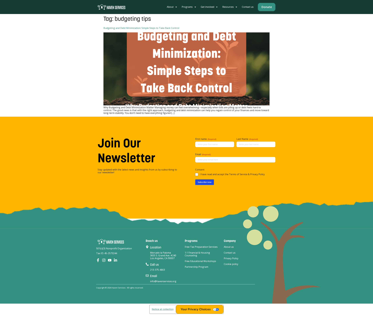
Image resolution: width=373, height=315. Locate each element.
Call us (154, 265)
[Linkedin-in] (115, 260)
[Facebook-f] (98, 260)
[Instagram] (104, 260)
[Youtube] (109, 260)
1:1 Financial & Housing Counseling (197, 254)
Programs (187, 6)
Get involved (207, 6)
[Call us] (147, 264)
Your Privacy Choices (196, 309)
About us (229, 247)
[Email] (147, 275)
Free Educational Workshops (200, 261)
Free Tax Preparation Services (201, 247)
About (170, 6)
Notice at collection (163, 309)
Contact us (248, 6)
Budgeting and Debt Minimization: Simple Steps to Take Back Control (141, 28)
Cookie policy (231, 264)
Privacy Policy (231, 258)
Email (153, 276)
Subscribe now (204, 182)
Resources (228, 6)
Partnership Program (196, 267)
